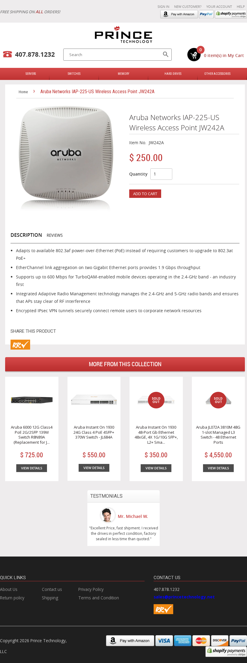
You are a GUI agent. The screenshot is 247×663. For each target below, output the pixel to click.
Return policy (12, 598)
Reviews (55, 235)
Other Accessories (217, 73)
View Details (31, 468)
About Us (8, 589)
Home (23, 92)
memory (123, 73)
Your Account (219, 6)
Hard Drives (172, 73)
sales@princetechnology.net (184, 597)
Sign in (163, 6)
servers (31, 73)
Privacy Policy (91, 589)
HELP (241, 6)
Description (26, 235)
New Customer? (188, 6)
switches (74, 73)
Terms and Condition (98, 598)
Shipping (50, 598)
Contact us (52, 589)
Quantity (138, 174)
